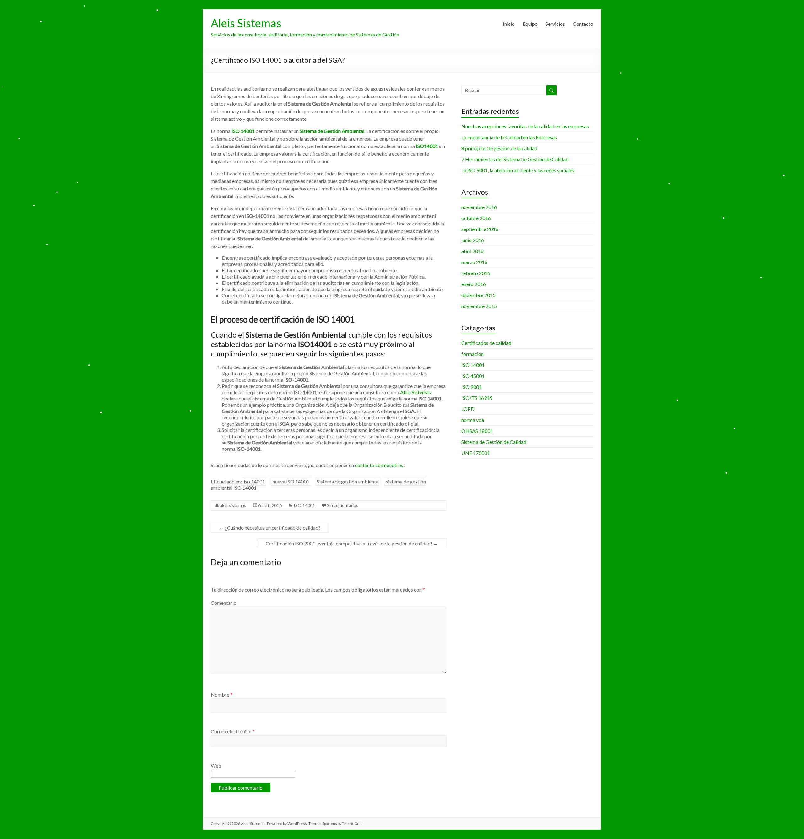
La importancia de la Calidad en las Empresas (509, 137)
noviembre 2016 (479, 207)
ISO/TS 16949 (476, 398)
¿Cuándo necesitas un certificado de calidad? (270, 528)
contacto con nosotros (379, 465)
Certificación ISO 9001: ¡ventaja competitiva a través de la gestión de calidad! (352, 543)
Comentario (223, 603)
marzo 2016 (474, 262)
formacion (472, 354)
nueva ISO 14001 (291, 481)
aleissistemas (233, 505)
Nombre (221, 695)
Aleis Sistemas (246, 23)
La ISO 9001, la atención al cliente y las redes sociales (517, 170)
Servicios (555, 24)
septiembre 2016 (479, 229)
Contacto (583, 24)
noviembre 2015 (479, 306)
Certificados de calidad (486, 343)
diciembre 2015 (478, 295)
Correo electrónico (233, 731)
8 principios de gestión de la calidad (499, 148)
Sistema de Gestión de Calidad (493, 442)
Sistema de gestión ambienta (347, 481)
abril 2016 (472, 251)
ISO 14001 (304, 505)
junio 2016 (472, 240)
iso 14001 (254, 481)
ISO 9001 (471, 387)
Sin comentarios (342, 505)
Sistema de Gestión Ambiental (332, 131)
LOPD (468, 409)
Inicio (509, 24)
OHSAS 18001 (477, 431)
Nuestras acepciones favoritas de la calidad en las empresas (525, 126)
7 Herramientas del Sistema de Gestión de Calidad (514, 159)
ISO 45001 (473, 376)
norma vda (472, 420)
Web (216, 766)
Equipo (530, 24)
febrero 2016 (475, 273)
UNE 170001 (475, 453)
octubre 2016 (476, 218)
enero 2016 (473, 284)
